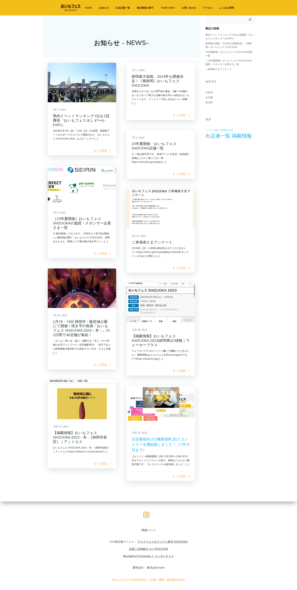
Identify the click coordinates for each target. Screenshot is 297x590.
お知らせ (104, 7)
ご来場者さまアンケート (218, 69)
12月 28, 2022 (139, 329)
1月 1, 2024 (138, 70)
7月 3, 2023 (138, 137)
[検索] (250, 20)
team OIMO (168, 7)
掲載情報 (242, 135)
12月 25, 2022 (139, 432)
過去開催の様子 (145, 7)
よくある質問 (226, 7)
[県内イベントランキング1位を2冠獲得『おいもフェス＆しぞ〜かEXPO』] (82, 82)
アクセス (208, 7)
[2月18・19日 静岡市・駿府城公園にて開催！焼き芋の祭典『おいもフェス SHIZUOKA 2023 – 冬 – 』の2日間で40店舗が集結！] (82, 288)
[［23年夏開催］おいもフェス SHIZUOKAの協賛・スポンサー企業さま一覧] (82, 185)
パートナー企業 (212, 130)
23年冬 (209, 92)
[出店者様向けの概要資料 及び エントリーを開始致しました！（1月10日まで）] (160, 405)
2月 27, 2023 (139, 235)
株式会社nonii (155, 567)
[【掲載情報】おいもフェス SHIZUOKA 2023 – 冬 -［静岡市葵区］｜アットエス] (82, 399)
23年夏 (209, 97)
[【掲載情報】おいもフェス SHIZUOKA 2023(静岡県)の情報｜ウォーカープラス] (160, 302)
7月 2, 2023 (59, 212)
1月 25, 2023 (60, 315)
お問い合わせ (189, 7)
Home (88, 7)
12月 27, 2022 (60, 426)
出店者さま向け (226, 130)
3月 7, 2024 (59, 109)
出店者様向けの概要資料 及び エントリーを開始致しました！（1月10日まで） (161, 444)
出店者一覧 (217, 135)
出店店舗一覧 (123, 7)
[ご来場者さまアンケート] (160, 208)
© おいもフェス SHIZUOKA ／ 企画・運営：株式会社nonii (148, 580)
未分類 (209, 102)
